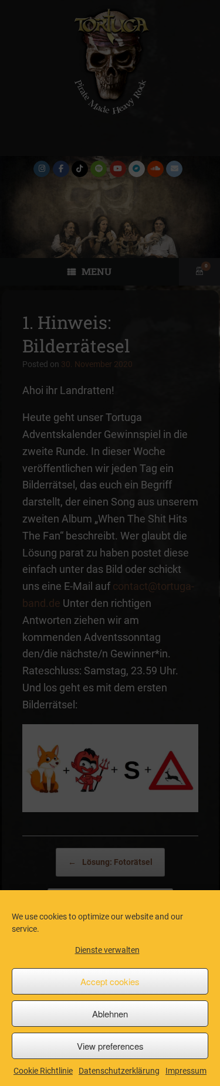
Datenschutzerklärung (119, 1070)
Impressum (186, 1070)
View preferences (110, 1046)
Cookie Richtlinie (43, 1070)
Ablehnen (110, 1013)
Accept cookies (110, 981)
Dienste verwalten (107, 950)
